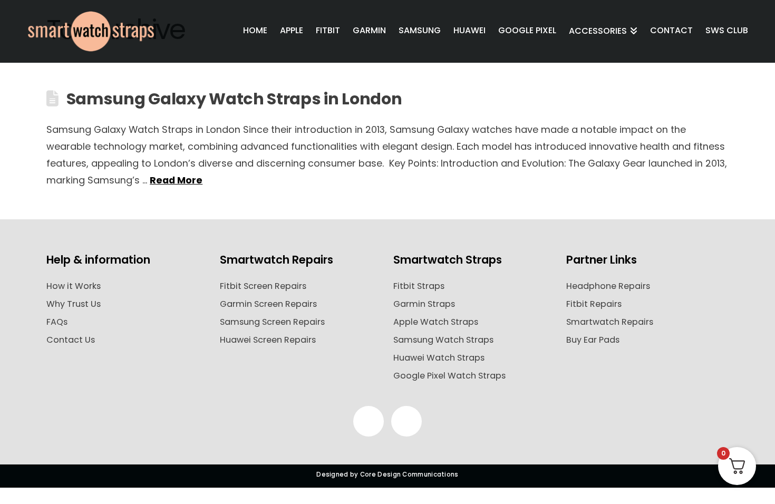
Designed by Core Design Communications (387, 474)
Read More (176, 180)
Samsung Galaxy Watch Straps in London (234, 99)
